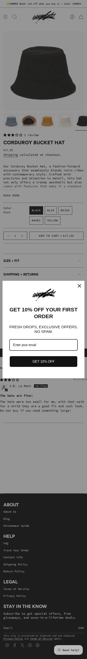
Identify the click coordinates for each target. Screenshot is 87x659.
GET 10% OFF (44, 361)
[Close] (79, 286)
